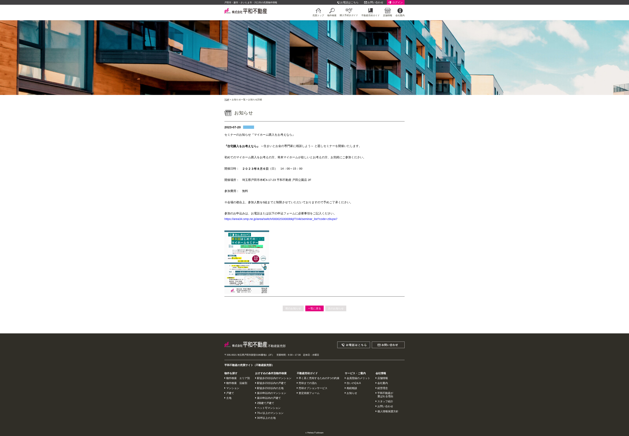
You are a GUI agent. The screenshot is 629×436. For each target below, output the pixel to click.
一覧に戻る (314, 308)
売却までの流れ (308, 383)
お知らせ (352, 393)
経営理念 (382, 388)
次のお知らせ (336, 308)
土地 (228, 398)
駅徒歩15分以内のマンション (274, 378)
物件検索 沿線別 (236, 383)
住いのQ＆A (354, 383)
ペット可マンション (269, 408)
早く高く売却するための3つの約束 (319, 378)
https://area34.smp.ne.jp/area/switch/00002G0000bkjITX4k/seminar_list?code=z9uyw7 (280, 219)
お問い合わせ (375, 2)
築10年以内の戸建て (269, 398)
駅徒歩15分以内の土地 (270, 388)
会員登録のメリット (358, 378)
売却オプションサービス (313, 388)
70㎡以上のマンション (270, 413)
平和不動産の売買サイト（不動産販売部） (249, 365)
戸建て (230, 393)
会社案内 (382, 383)
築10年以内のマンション (271, 393)
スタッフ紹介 (385, 401)
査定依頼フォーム (309, 393)
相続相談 (352, 388)
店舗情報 (382, 378)
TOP (226, 99)
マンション (232, 388)
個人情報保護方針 (387, 411)
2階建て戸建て (265, 403)
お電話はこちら (349, 2)
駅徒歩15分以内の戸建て (271, 383)
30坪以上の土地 (266, 418)
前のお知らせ (293, 308)
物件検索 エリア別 (238, 378)
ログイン (397, 2)
